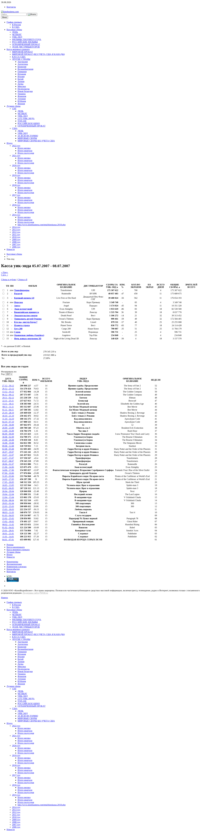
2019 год (16, 175)
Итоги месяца (24, 148)
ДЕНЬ (15, 32)
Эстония (22, 99)
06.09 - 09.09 (8, 434)
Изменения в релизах (17, 566)
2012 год (16, 232)
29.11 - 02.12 (8, 398)
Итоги (10, 143)
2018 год (16, 185)
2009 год (16, 239)
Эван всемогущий (23, 309)
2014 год (16, 227)
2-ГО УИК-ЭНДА (26, 118)
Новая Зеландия (25, 91)
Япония (21, 103)
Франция (22, 96)
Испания (22, 74)
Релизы (10, 544)
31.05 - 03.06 (8, 476)
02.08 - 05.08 (8, 449)
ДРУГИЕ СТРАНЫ (21, 59)
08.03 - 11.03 (8, 512)
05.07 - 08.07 (8, 461)
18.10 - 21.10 (8, 416)
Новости (11, 249)
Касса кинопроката (16, 547)
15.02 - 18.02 (8, 521)
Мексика (22, 86)
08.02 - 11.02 (8, 524)
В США (16, 27)
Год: (3, 374)
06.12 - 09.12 (8, 395)
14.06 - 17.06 (8, 470)
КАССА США (19, 57)
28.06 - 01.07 (8, 464)
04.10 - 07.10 (8, 422)
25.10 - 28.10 (8, 413)
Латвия (21, 81)
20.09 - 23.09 (8, 428)
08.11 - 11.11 (8, 407)
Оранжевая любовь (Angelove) (29, 335)
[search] (32, 14)
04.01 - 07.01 (8, 539)
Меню (4, 17)
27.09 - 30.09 (8, 425)
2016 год (16, 205)
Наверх (4, 597)
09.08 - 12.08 (8, 446)
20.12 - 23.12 (8, 388)
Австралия (23, 62)
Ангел (17, 305)
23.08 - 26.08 (8, 440)
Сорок (17, 332)
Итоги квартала (25, 150)
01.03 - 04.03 (8, 515)
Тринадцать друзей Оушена (27, 319)
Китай (20, 79)
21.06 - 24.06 (8, 467)
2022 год (16, 145)
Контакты (11, 7)
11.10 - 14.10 (8, 419)
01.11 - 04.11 (8, 410)
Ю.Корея (22, 101)
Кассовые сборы (14, 29)
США (14, 128)
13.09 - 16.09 (8, 431)
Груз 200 (18, 329)
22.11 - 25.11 (8, 401)
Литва (20, 84)
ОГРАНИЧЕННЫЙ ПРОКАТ (26, 44)
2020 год (16, 165)
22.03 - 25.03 (8, 506)
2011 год (16, 234)
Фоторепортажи (14, 564)
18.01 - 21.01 (8, 533)
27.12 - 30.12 (8, 385)
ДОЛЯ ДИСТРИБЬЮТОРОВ (26, 47)
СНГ (14, 108)
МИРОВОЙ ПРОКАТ (22, 52)
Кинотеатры (12, 562)
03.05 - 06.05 (8, 488)
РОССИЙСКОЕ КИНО (29, 123)
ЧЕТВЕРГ (17, 34)
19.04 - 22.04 (8, 494)
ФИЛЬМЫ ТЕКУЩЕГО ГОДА (26, 39)
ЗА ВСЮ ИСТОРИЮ (28, 136)
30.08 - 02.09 (8, 437)
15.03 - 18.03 (8, 509)
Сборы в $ (22, 279)
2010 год (16, 237)
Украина (22, 94)
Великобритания (25, 69)
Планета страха (22, 325)
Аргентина (23, 64)
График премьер (14, 22)
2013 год (16, 229)
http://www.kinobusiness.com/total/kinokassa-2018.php (42, 225)
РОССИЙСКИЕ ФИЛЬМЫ (25, 42)
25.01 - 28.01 (8, 530)
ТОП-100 (22, 121)
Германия (22, 71)
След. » (4, 275)
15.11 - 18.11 (8, 404)
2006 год (16, 247)
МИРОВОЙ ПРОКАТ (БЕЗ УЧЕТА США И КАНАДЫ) (38, 54)
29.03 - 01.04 (8, 503)
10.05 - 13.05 (8, 485)
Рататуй (18, 293)
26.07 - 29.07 (8, 452)
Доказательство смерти (25, 315)
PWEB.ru (43, 593)
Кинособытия (13, 569)
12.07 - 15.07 (8, 458)
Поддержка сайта (31, 593)
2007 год (16, 244)
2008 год (16, 242)
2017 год (16, 195)
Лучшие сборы (13, 106)
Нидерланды (24, 89)
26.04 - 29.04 (8, 491)
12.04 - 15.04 (8, 497)
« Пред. (4, 272)
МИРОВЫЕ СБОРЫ (27, 138)
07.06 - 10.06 (8, 473)
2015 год (16, 215)
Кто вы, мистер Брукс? (25, 322)
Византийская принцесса (26, 312)
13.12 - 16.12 (8, 391)
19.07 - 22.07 (8, 455)
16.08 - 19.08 (8, 443)
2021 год (16, 155)
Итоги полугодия (26, 153)
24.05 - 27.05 (8, 479)
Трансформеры (21, 290)
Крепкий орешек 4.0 (24, 298)
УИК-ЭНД (17, 37)
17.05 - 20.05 (8, 482)
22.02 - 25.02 (8, 518)
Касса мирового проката (18, 49)
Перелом (18, 302)
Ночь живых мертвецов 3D (27, 338)
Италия (21, 76)
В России (16, 24)
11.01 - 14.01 (8, 536)
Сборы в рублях (8, 279)
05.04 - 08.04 (8, 500)
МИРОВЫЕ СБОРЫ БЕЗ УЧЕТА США (36, 141)
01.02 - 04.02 (8, 527)
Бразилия (22, 66)
